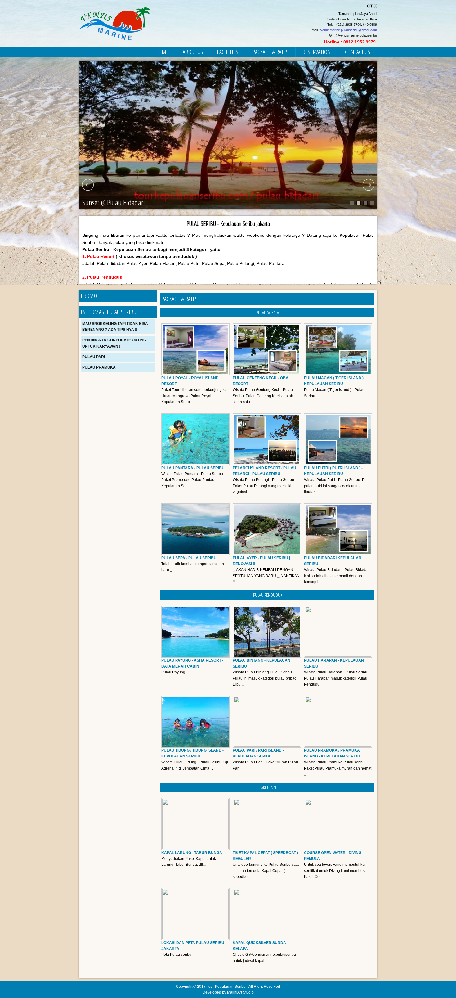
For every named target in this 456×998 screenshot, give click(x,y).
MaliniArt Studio (240, 992)
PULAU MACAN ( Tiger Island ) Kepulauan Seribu (334, 381)
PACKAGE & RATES (270, 52)
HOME (162, 52)
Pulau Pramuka (99, 367)
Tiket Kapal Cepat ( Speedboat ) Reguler (265, 856)
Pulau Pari (93, 357)
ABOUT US (193, 52)
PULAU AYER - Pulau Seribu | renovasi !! (261, 561)
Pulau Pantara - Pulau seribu (193, 468)
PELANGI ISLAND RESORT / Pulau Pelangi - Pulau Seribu (264, 471)
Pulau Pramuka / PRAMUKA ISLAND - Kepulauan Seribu (332, 753)
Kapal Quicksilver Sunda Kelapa (259, 946)
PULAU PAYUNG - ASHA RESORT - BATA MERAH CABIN (192, 663)
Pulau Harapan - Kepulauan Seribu (334, 663)
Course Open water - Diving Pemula (332, 856)
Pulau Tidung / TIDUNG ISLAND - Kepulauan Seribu (192, 753)
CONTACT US (357, 52)
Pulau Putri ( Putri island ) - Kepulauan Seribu (333, 471)
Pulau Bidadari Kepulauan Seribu (332, 561)
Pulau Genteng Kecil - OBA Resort (260, 381)
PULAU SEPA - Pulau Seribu (189, 558)
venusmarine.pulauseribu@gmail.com (348, 30)
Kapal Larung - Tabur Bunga (191, 853)
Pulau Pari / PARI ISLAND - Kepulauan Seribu (258, 753)
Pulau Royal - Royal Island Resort (190, 381)
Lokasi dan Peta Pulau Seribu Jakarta (192, 946)
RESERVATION (316, 52)
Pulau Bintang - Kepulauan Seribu (261, 663)
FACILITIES (227, 52)
